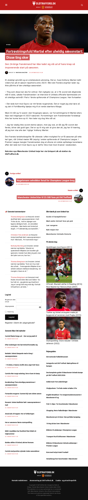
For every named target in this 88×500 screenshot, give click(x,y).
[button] (6, 5)
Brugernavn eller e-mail (10, 301)
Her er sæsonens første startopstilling (18, 422)
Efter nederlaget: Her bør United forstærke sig (21, 345)
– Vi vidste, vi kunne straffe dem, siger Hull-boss (22, 365)
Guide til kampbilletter (56, 217)
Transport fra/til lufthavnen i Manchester (60, 436)
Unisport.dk (53, 151)
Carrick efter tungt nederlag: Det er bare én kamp (22, 373)
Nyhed (8, 44)
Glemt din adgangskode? (24, 323)
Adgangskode (9, 306)
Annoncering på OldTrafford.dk (41, 480)
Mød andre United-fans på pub (59, 221)
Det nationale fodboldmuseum (57, 357)
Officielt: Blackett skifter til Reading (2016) (64, 284)
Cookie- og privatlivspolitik (66, 480)
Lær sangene (52, 225)
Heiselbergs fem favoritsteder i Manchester (61, 459)
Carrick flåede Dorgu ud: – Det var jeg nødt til (21, 336)
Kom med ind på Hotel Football (57, 452)
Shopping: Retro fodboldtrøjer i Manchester (61, 410)
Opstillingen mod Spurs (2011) (59, 247)
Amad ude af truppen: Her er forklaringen (19, 414)
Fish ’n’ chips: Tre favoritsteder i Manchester (62, 404)
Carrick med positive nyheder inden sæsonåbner (22, 451)
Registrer (8, 323)
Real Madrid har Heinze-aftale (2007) (61, 287)
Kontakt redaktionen (19, 480)
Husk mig (10, 312)
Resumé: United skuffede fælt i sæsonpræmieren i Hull (26, 237)
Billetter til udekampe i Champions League (61, 430)
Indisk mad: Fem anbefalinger (56, 382)
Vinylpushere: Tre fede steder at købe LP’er (61, 388)
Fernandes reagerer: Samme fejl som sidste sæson (23, 394)
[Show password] (40, 307)
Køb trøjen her (52, 230)
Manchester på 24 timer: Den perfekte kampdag (63, 417)
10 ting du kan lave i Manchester (57, 423)
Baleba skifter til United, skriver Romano (19, 442)
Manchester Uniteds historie (58, 234)
